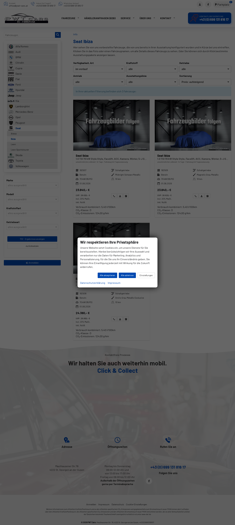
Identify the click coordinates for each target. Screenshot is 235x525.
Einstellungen (146, 275)
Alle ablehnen (127, 275)
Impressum (114, 282)
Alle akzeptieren (107, 275)
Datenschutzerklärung (92, 282)
